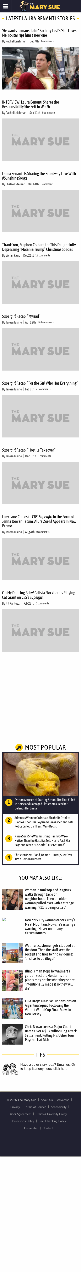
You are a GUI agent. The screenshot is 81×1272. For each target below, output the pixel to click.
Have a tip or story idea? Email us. (45, 1064)
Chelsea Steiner (15, 184)
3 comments (47, 41)
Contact (48, 1128)
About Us (47, 1100)
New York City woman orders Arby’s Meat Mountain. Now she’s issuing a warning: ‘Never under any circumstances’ (50, 926)
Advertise (63, 1100)
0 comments (48, 112)
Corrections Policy (22, 1121)
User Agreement (20, 1114)
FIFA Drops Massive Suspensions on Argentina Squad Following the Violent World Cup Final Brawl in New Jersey (50, 1007)
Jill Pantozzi (13, 603)
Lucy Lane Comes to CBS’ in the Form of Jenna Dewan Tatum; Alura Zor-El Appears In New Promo (39, 521)
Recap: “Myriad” (21, 316)
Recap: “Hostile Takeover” (28, 450)
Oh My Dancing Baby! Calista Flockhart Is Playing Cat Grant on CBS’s (38, 595)
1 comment (46, 184)
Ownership (31, 1128)
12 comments (43, 255)
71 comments (43, 389)
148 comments (46, 322)
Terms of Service (35, 1107)
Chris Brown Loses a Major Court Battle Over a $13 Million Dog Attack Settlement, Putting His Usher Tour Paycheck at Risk (51, 1033)
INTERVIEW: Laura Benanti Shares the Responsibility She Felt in (30, 104)
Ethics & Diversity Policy (51, 1114)
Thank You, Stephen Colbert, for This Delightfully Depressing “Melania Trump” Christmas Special (39, 247)
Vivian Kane (13, 255)
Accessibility (58, 1107)
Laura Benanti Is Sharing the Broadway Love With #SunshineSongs (39, 175)
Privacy (15, 1107)
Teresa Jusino (14, 322)
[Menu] (5, 6)
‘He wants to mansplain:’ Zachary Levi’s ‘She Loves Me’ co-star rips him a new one (39, 32)
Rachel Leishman (16, 41)
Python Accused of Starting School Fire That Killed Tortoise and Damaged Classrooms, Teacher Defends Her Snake (45, 804)
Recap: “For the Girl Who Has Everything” (40, 383)
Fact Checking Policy (52, 1121)
